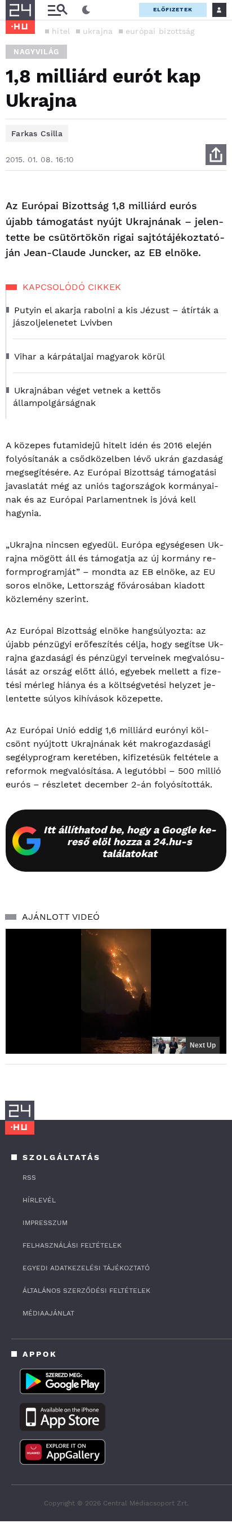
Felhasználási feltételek (72, 1245)
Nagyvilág (36, 51)
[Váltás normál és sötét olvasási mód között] (86, 10)
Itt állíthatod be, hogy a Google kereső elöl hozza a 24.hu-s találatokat (129, 841)
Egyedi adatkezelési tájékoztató (86, 1268)
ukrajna (98, 31)
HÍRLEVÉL (39, 1200)
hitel (61, 31)
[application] (116, 991)
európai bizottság (160, 31)
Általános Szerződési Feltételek (86, 1291)
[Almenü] (57, 10)
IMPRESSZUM (45, 1223)
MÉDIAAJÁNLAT (48, 1313)
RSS (29, 1178)
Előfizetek (173, 9)
